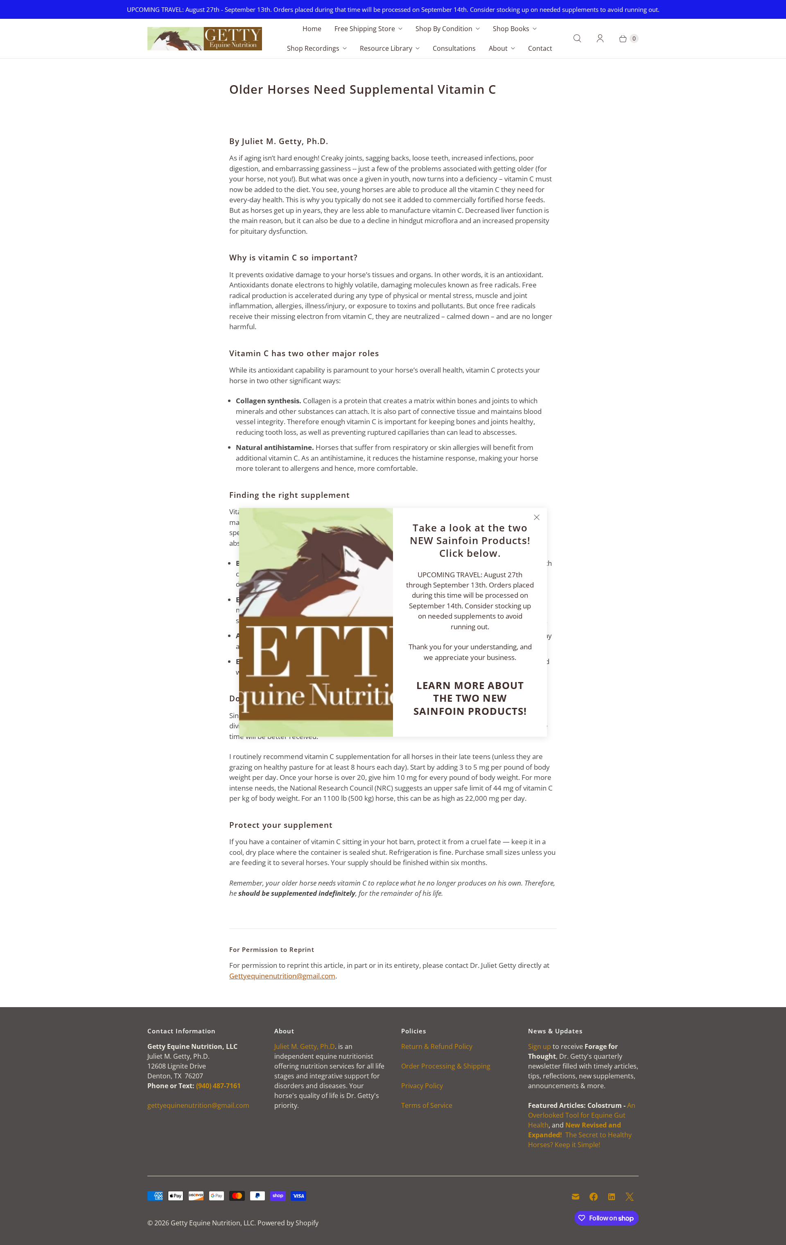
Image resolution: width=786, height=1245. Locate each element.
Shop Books (511, 28)
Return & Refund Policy (436, 1046)
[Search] (577, 38)
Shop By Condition (444, 28)
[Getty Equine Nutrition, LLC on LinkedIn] (612, 1196)
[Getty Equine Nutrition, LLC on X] (630, 1196)
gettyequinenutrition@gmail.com (198, 1105)
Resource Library (386, 48)
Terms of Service (426, 1105)
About (498, 48)
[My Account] (600, 38)
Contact (540, 48)
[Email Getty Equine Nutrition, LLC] (576, 1196)
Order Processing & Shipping (445, 1066)
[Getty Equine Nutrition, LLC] (204, 38)
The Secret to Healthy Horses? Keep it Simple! (580, 1135)
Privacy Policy (422, 1085)
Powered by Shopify (287, 1222)
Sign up (539, 1046)
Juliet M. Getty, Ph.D (304, 1046)
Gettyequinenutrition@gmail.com (282, 976)
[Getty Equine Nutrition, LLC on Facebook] (594, 1196)
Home (312, 28)
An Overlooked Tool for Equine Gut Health (581, 1115)
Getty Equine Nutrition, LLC (212, 1222)
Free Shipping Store (364, 28)
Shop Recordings (313, 48)
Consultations (454, 48)
